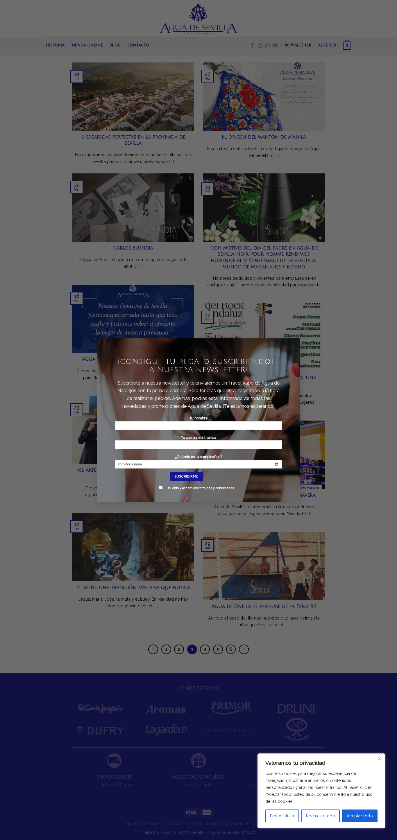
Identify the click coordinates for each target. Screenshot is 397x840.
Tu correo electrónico (198, 437)
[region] (321, 790)
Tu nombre (198, 418)
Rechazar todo (320, 816)
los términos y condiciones (213, 488)
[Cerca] (379, 758)
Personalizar (282, 816)
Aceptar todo (360, 816)
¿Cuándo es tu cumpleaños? (201, 472)
